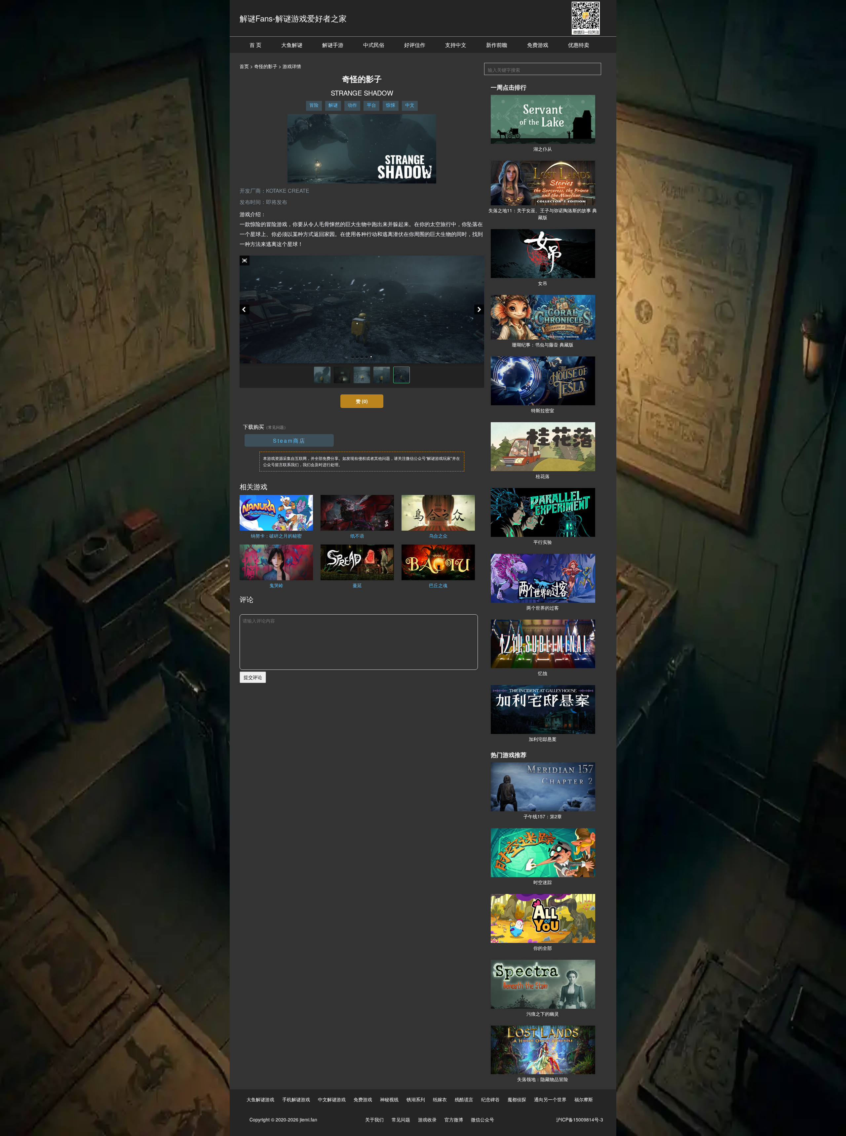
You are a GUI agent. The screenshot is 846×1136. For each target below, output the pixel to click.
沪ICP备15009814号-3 (579, 1119)
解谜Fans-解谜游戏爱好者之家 (293, 18)
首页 (244, 66)
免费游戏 (537, 45)
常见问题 (401, 1119)
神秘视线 (389, 1099)
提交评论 (253, 677)
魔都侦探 (517, 1099)
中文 (409, 104)
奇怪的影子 (265, 66)
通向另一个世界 (550, 1099)
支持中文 (455, 45)
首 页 (255, 45)
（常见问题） (276, 427)
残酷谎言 (464, 1099)
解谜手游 (332, 45)
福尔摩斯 (583, 1099)
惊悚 (390, 104)
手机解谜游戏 (296, 1099)
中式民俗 (373, 45)
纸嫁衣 (440, 1099)
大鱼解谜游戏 (260, 1099)
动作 (352, 104)
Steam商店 (289, 440)
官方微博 (453, 1119)
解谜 (333, 104)
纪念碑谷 (490, 1099)
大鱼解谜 (291, 45)
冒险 (314, 104)
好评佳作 (414, 45)
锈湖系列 (415, 1099)
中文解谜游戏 (332, 1099)
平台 (371, 104)
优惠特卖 (578, 45)
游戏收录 (427, 1119)
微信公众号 (482, 1119)
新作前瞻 (496, 45)
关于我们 (374, 1119)
